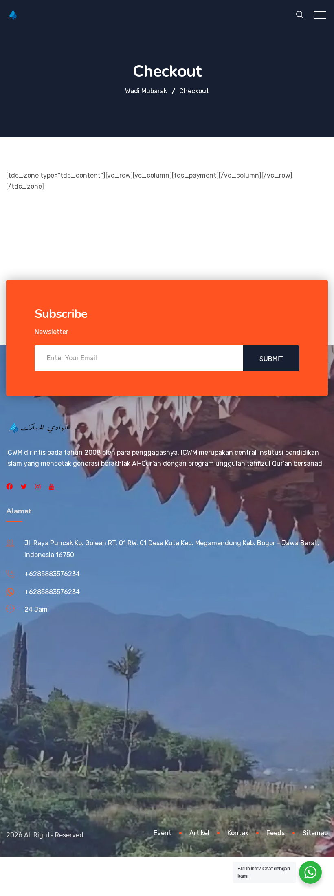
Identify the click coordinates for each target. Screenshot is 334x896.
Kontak (237, 833)
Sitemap (315, 833)
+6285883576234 (52, 574)
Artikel (199, 833)
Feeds (275, 833)
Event (162, 833)
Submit (271, 359)
